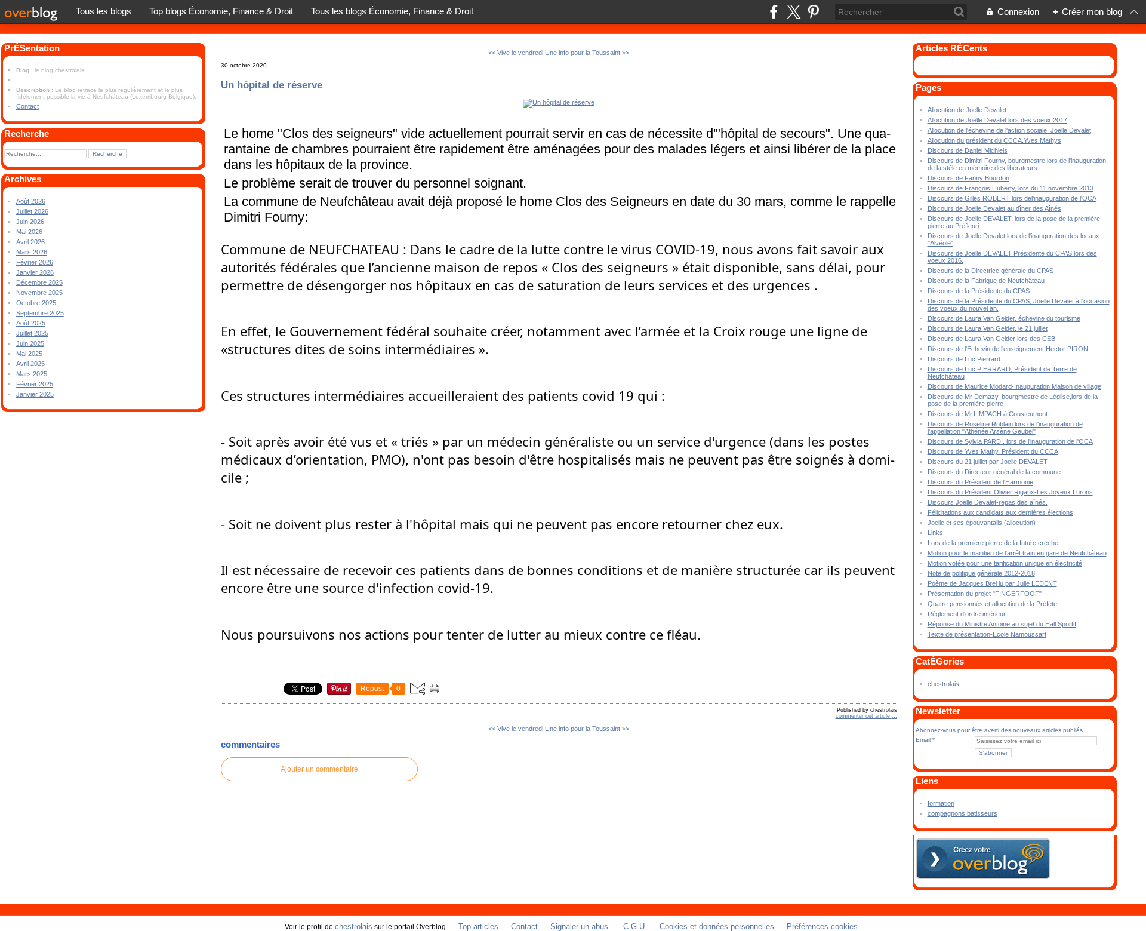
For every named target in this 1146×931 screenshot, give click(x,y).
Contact (27, 106)
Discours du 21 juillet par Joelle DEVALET (988, 461)
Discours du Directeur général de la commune (994, 471)
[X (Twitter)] (793, 12)
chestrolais (943, 683)
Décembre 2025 (39, 282)
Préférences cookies (822, 926)
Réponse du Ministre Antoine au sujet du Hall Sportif (1002, 624)
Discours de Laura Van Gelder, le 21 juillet (988, 328)
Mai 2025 (29, 353)
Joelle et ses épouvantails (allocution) (982, 522)
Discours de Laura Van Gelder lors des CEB (991, 338)
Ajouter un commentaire (319, 769)
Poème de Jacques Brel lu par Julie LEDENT (992, 583)
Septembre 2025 (40, 313)
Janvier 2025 (35, 394)
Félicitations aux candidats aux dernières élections (1000, 512)
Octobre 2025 (36, 302)
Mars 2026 (31, 252)
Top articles (478, 926)
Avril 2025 (30, 363)
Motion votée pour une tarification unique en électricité (1005, 563)
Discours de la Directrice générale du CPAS (990, 270)
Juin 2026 (30, 221)
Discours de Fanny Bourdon (968, 178)
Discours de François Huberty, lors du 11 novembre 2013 (1010, 188)
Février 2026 (34, 262)
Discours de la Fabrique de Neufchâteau (986, 280)
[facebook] (773, 12)
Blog (22, 70)
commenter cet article (864, 716)
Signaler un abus (580, 926)
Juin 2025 (30, 343)
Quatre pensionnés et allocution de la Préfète (992, 603)
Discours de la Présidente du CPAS (979, 290)
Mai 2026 (29, 231)
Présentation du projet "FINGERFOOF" (985, 593)
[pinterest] (813, 12)
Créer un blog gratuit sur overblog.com (983, 858)
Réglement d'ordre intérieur (967, 613)
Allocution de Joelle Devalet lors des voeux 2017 (997, 120)
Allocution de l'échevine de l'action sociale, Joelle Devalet (1009, 130)
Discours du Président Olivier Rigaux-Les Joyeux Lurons (1010, 492)
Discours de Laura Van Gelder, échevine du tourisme (1004, 318)
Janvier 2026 (35, 272)
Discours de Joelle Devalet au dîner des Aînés (994, 208)
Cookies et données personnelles (717, 926)
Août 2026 (30, 201)
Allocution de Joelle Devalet (967, 109)
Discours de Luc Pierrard (964, 358)
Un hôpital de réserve (271, 84)
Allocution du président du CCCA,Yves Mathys (994, 140)
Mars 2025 (31, 373)
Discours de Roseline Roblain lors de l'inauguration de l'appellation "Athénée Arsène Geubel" (1005, 427)
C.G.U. (635, 926)
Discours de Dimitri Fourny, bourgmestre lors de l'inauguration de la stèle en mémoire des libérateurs (1017, 164)
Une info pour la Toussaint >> (587, 52)
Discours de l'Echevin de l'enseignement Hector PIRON (1008, 348)
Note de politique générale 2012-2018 (981, 573)
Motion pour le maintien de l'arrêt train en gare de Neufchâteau (1017, 553)
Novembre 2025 (39, 292)
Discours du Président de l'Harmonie (980, 482)
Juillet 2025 (32, 333)
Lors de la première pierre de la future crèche (993, 542)
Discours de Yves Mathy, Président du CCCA (993, 451)
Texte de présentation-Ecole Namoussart (987, 634)
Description (33, 90)
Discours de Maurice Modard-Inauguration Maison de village (1014, 386)
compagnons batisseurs (962, 813)
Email (923, 739)
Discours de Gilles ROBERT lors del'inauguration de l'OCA (1012, 198)
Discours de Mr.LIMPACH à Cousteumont (988, 413)
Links (935, 532)
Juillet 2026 (32, 211)
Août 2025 (30, 323)
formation (941, 803)
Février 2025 (34, 384)
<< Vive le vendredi (515, 52)
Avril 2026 (30, 241)
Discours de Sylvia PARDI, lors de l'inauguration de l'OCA (1010, 441)
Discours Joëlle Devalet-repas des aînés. (988, 502)
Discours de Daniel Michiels (968, 150)
